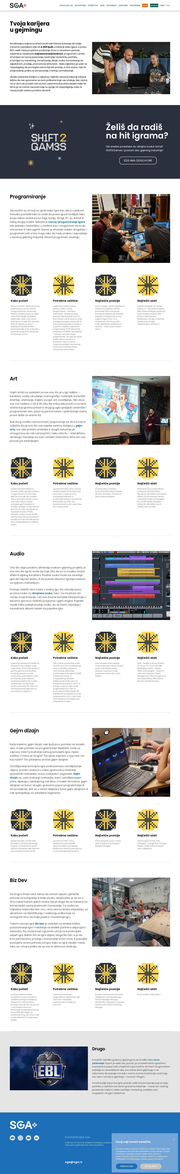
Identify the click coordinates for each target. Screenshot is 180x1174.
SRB (162, 5)
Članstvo (93, 5)
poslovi (154, 5)
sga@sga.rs (73, 1162)
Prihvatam (126, 1166)
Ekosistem (80, 5)
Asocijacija (66, 5)
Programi (135, 5)
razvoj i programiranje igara (66, 222)
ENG (168, 5)
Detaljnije (150, 1166)
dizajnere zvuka (42, 593)
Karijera (123, 5)
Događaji (112, 5)
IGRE (102, 5)
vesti (145, 5)
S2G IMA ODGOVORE (138, 161)
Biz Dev (39, 923)
